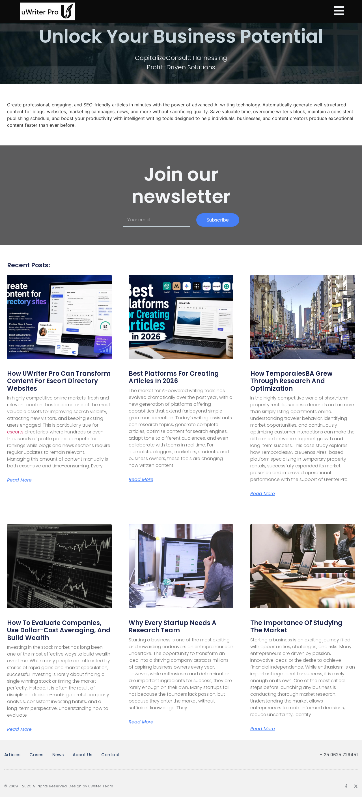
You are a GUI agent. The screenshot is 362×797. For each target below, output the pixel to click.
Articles (12, 755)
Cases (36, 755)
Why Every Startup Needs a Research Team (172, 626)
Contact (110, 755)
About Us (82, 755)
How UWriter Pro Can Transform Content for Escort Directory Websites (59, 381)
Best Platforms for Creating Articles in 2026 (174, 377)
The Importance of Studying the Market (296, 626)
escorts (15, 432)
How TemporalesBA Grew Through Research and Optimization (291, 381)
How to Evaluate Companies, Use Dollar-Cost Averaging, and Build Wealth (59, 630)
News (58, 755)
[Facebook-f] (346, 786)
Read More (19, 480)
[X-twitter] (356, 786)
